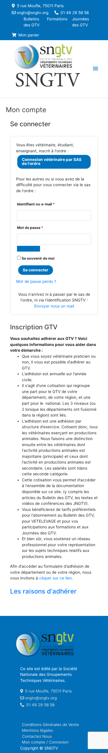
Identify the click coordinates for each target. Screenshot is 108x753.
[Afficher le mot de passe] (28, 249)
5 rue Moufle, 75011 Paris (40, 5)
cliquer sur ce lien (55, 578)
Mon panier (28, 35)
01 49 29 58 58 (74, 12)
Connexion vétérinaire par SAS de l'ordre (52, 161)
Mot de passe (30, 227)
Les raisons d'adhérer (43, 591)
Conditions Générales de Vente (50, 724)
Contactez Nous (37, 736)
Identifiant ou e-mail (36, 204)
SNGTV (47, 82)
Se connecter (35, 270)
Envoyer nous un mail (54, 306)
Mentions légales (37, 730)
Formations (57, 19)
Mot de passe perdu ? (36, 281)
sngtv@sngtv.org (32, 12)
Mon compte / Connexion (45, 742)
